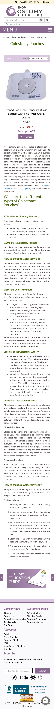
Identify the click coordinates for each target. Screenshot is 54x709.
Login (47, 2)
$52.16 (30, 127)
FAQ (6, 643)
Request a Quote (35, 622)
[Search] (47, 20)
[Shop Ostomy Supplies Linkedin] (26, 677)
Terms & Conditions (36, 619)
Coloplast (45, 185)
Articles (7, 634)
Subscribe (9, 653)
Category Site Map (12, 640)
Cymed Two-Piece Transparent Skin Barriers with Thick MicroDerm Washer (26, 113)
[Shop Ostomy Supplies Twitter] (14, 677)
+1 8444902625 (24, 2)
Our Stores (9, 625)
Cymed (27, 188)
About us (8, 613)
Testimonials (10, 622)
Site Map (8, 649)
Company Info (12, 608)
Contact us (9, 616)
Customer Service (37, 608)
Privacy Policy (33, 613)
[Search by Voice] (41, 20)
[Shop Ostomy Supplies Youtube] (33, 677)
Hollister (18, 188)
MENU (9, 30)
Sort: (25, 58)
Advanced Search (14, 24)
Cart (38, 2)
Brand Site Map (11, 637)
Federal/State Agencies (15, 619)
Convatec (8, 188)
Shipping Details (34, 616)
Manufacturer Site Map (14, 646)
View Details (26, 136)
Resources (10, 629)
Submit (42, 670)
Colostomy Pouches (27, 43)
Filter (9, 58)
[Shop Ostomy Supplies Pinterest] (39, 677)
